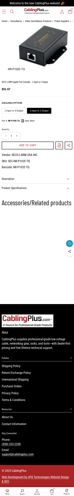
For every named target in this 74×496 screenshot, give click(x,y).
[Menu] (4, 11)
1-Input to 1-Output (39, 110)
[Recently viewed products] (69, 243)
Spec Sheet (30, 121)
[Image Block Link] (27, 320)
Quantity (5, 129)
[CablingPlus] (37, 11)
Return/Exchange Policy (16, 373)
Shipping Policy (11, 366)
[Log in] (62, 11)
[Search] (12, 11)
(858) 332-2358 (11, 444)
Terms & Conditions (13, 400)
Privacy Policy (10, 393)
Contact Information (14, 424)
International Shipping (15, 379)
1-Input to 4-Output (13, 110)
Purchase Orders (12, 386)
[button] (70, 11)
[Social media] (69, 251)
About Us (7, 417)
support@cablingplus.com (18, 454)
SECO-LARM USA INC (24, 155)
